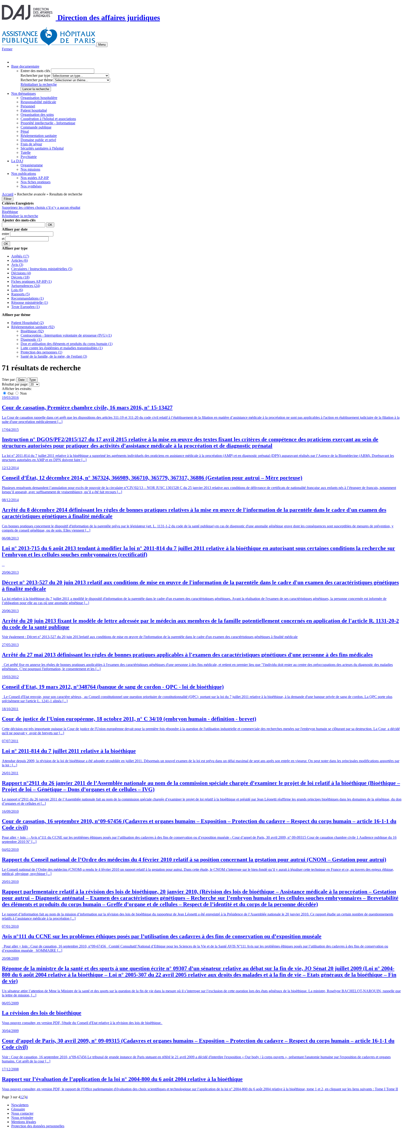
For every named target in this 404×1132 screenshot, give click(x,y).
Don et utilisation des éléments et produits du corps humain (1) (66, 344)
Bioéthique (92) (32, 331)
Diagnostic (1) (31, 340)
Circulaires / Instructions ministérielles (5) (41, 269)
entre (6, 234)
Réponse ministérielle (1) (29, 303)
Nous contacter (22, 1113)
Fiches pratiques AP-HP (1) (31, 281)
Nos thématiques (23, 94)
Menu (102, 44)
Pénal (25, 131)
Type (32, 380)
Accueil (7, 194)
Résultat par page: (15, 384)
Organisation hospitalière (39, 98)
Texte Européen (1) (25, 307)
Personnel (28, 106)
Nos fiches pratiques (35, 182)
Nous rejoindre (22, 1118)
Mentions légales (23, 1122)
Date (21, 380)
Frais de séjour (31, 144)
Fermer (7, 49)
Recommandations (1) (27, 298)
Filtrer (7, 199)
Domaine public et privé (38, 140)
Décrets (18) (20, 277)
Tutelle (26, 152)
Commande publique (36, 127)
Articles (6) (19, 260)
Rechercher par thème (37, 80)
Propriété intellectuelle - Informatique (48, 123)
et (3, 239)
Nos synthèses (31, 186)
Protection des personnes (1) (41, 352)
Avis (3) (17, 265)
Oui (10, 393)
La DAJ (17, 161)
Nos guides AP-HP (35, 178)
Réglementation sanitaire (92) (32, 327)
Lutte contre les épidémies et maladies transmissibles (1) (62, 348)
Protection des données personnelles (37, 1126)
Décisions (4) (21, 273)
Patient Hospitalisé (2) (27, 323)
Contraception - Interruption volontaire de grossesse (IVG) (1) (66, 335)
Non (23, 393)
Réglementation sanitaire (39, 136)
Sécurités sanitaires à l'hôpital (42, 148)
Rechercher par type (35, 75)
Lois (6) (17, 290)
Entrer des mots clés (35, 71)
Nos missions (30, 169)
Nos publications (23, 174)
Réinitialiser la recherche (39, 84)
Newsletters (20, 1105)
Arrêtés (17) (20, 256)
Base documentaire (25, 66)
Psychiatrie (29, 157)
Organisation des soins (37, 115)
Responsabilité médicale (38, 102)
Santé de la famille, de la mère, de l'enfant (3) (54, 356)
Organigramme (32, 165)
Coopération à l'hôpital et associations (48, 119)
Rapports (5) (20, 294)
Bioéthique (10, 212)
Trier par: (8, 380)
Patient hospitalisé (34, 110)
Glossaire (18, 1109)
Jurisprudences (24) (25, 286)
